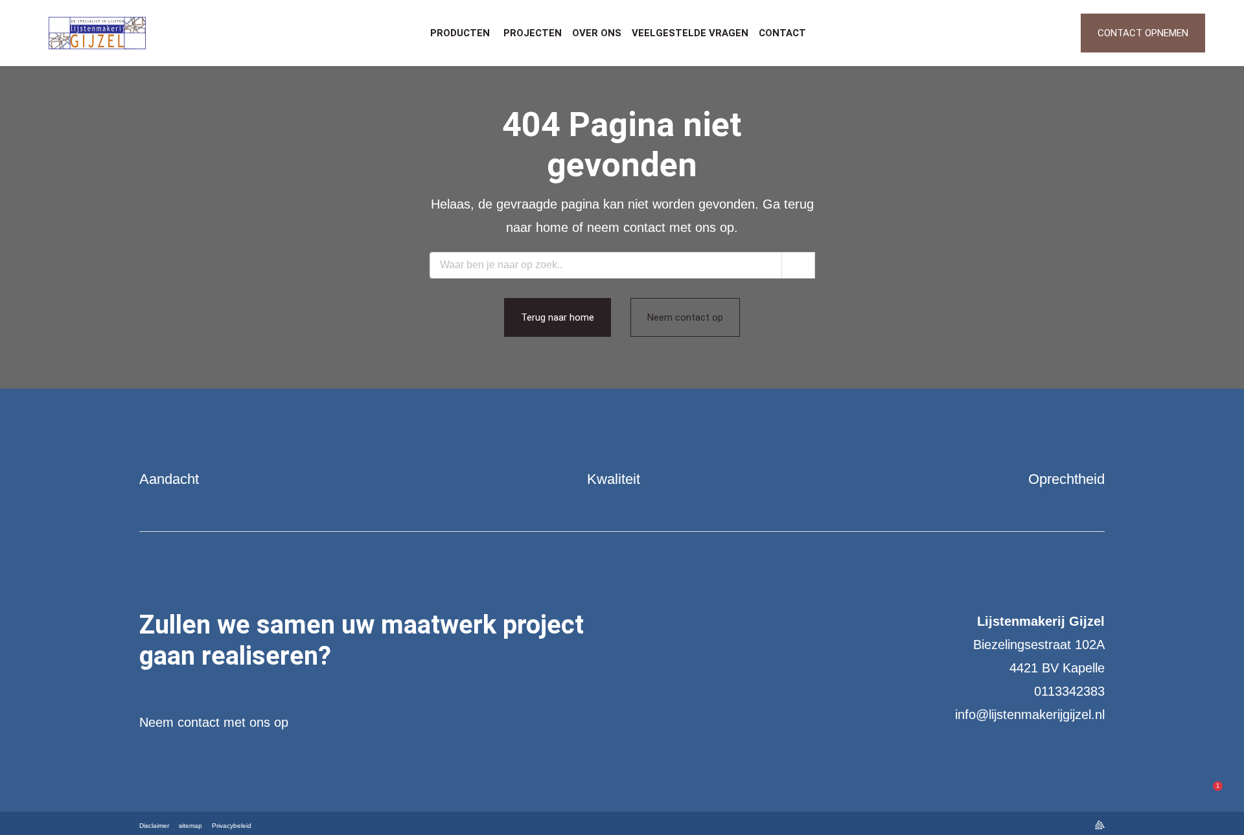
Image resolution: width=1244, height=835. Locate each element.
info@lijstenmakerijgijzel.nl (1030, 714)
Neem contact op (685, 317)
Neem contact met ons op (213, 722)
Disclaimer (154, 825)
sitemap (190, 825)
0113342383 (1069, 691)
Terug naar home (557, 317)
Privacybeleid (231, 825)
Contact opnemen (1143, 33)
